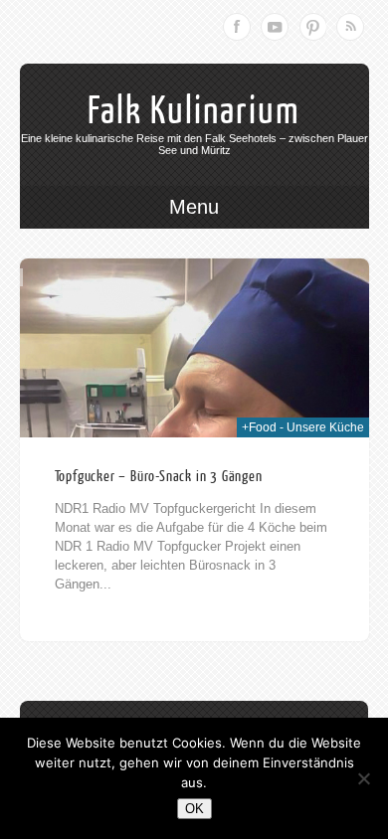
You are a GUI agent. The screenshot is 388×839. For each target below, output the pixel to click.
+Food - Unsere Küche (303, 427)
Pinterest (312, 27)
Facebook (237, 27)
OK (194, 808)
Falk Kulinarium (194, 111)
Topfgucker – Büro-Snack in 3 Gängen (159, 476)
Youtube (275, 27)
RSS (350, 27)
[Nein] (363, 778)
